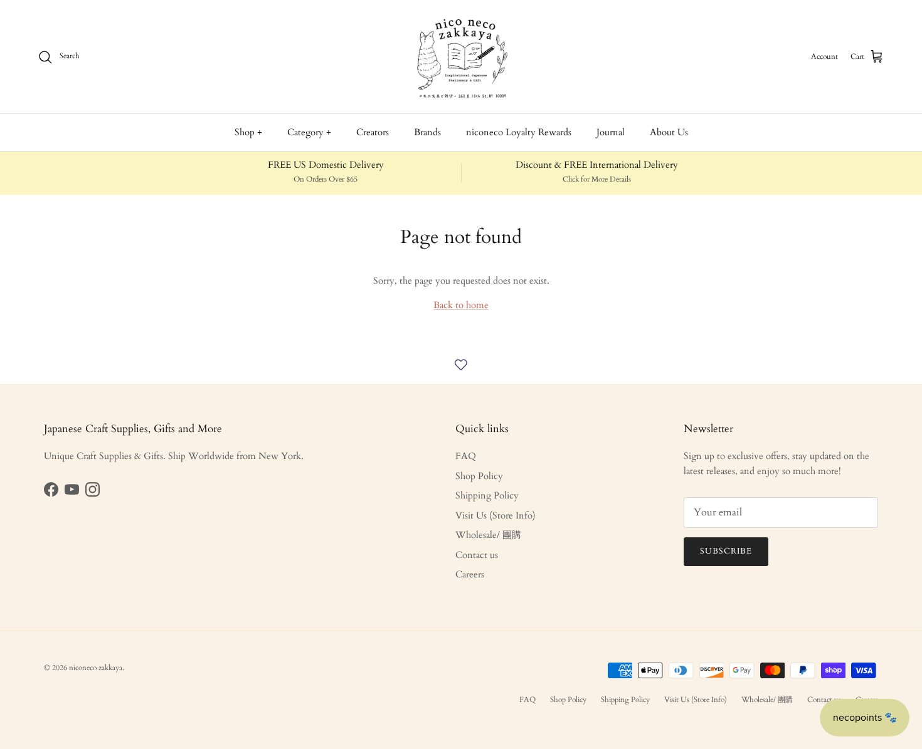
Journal (610, 132)
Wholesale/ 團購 (488, 535)
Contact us (476, 555)
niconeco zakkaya (95, 668)
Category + (309, 132)
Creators (372, 132)
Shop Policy (479, 476)
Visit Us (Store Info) (495, 515)
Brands (427, 132)
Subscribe (726, 551)
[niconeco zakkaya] (461, 57)
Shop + (248, 132)
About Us (669, 132)
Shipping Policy (487, 495)
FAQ (465, 456)
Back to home (461, 305)
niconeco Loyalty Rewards (518, 132)
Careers (469, 574)
